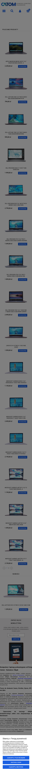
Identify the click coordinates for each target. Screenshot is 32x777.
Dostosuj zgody (16, 762)
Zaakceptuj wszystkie (16, 767)
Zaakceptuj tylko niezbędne (16, 758)
